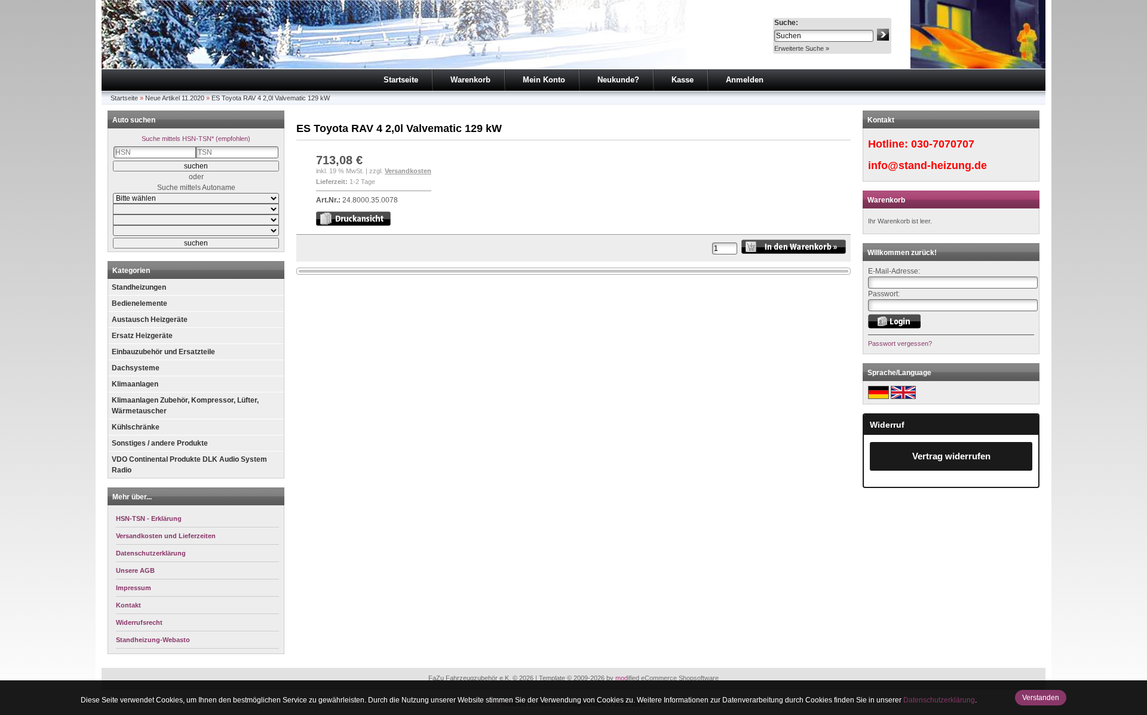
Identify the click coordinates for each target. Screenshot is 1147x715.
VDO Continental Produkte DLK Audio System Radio (189, 464)
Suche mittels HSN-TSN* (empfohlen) (196, 138)
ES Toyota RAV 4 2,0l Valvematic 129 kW (270, 98)
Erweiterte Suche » (801, 48)
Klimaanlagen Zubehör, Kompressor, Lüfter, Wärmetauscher (185, 405)
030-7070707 (942, 144)
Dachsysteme (136, 368)
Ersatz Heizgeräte (142, 336)
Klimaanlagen (135, 384)
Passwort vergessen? (900, 343)
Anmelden (744, 79)
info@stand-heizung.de (927, 165)
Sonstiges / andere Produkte (160, 443)
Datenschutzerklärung (939, 700)
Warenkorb (470, 79)
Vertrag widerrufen (951, 456)
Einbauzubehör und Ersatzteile (163, 352)
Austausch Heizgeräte (150, 319)
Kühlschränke (136, 427)
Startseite (401, 79)
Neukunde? (618, 79)
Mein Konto (544, 79)
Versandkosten (408, 170)
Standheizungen (139, 287)
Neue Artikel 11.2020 (174, 98)
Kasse (682, 79)
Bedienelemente (139, 303)
